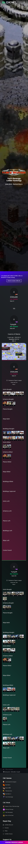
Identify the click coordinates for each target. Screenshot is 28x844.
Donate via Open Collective (14, 280)
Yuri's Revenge (9, 769)
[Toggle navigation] (24, 2)
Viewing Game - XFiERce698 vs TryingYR (11, 772)
